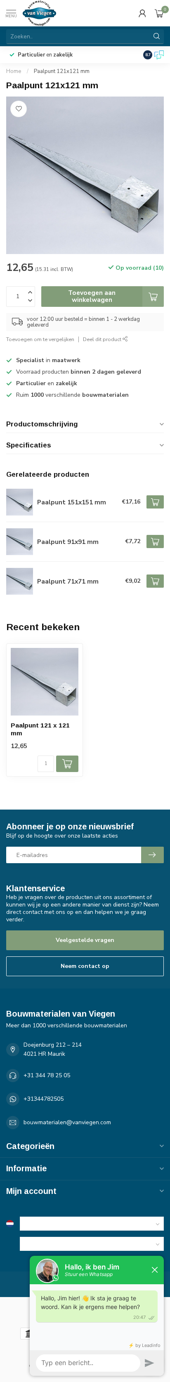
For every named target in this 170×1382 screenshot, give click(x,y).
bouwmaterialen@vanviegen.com (67, 1122)
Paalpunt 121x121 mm (62, 71)
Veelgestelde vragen (85, 940)
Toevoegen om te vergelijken (40, 339)
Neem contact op (85, 966)
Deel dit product (103, 339)
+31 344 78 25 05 (47, 1075)
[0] (159, 13)
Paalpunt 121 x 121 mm (40, 729)
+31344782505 (44, 1099)
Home (13, 71)
